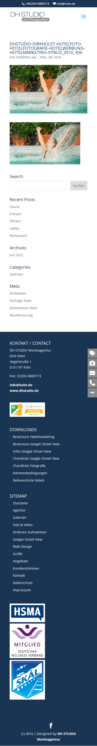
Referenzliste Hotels (28, 480)
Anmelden (18, 293)
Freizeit (15, 214)
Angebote (20, 561)
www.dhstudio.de (24, 390)
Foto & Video (22, 525)
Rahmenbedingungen (30, 473)
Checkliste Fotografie (29, 465)
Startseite (20, 503)
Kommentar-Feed (23, 308)
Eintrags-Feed (20, 300)
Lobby (14, 228)
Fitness (15, 221)
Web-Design (22, 546)
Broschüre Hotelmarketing (33, 436)
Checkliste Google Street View (36, 458)
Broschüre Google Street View (36, 444)
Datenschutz (23, 582)
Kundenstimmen (26, 568)
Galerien (16, 274)
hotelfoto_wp (26, 57)
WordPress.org (21, 315)
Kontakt (19, 575)
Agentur (19, 510)
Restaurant (18, 235)
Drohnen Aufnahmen (29, 532)
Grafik (17, 553)
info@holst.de (21, 385)
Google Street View (27, 539)
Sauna (15, 206)
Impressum (22, 590)
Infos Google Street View (32, 451)
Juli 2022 (16, 255)
